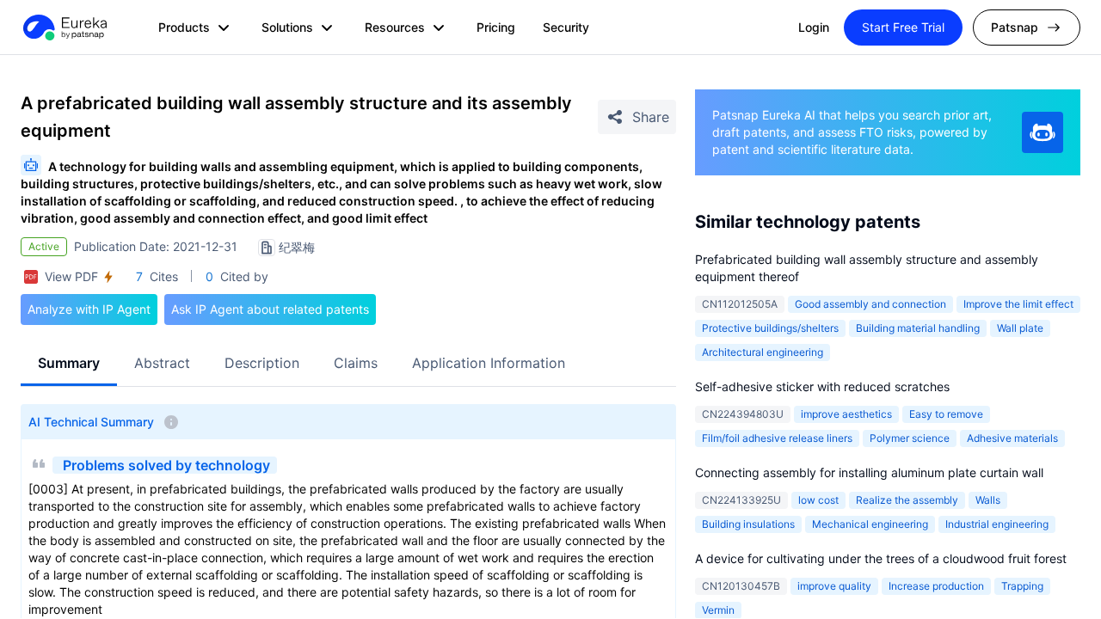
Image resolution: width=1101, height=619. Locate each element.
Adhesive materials (1012, 438)
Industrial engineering (997, 524)
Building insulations (748, 524)
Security (566, 27)
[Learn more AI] (1042, 132)
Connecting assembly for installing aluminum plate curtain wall (869, 472)
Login (813, 27)
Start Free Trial (903, 27)
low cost (818, 499)
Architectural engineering (762, 352)
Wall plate (1020, 328)
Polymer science (910, 438)
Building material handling (918, 328)
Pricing (496, 27)
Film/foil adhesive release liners (777, 438)
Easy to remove (946, 414)
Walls (987, 499)
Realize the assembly (907, 499)
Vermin (718, 610)
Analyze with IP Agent (89, 309)
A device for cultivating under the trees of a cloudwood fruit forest (881, 558)
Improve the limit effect (1018, 303)
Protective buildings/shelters (770, 328)
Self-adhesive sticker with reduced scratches (822, 386)
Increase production (936, 585)
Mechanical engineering (870, 524)
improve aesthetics (846, 414)
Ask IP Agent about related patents (270, 309)
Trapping (1022, 585)
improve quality (834, 585)
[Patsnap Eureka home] (64, 27)
